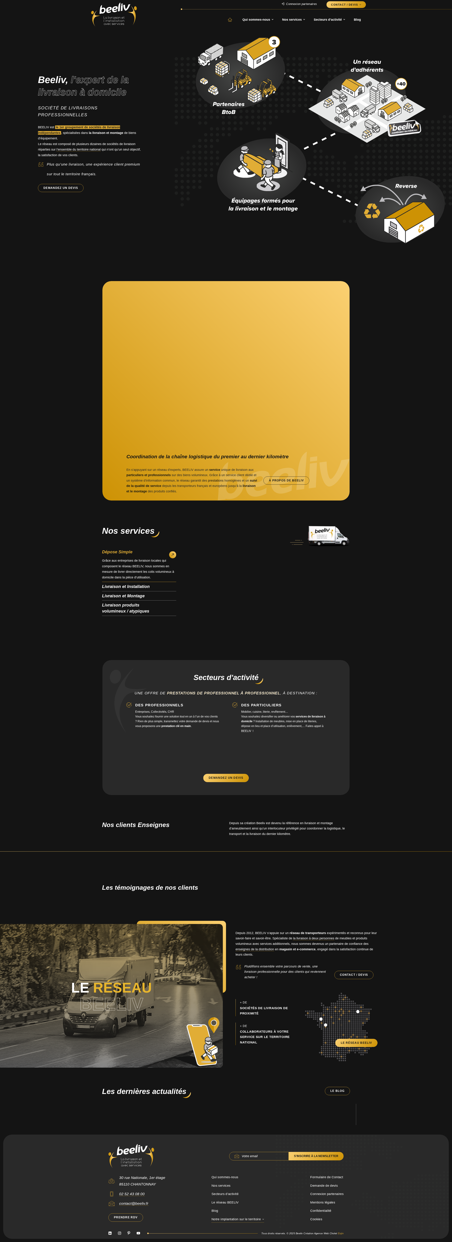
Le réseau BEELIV (225, 1202)
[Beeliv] (114, 15)
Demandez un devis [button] (60, 187)
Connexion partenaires (301, 4)
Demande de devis (324, 1185)
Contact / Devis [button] (354, 974)
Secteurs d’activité (328, 19)
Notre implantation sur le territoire (236, 1219)
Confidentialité (320, 1210)
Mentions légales (322, 1202)
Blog (357, 19)
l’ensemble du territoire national (78, 149)
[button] (111, 1195)
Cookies (316, 1219)
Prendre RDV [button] (126, 1217)
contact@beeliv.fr (133, 1203)
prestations (216, 480)
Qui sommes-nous (256, 19)
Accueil (233, 19)
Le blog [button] (337, 1090)
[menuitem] (302, 4)
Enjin (341, 1233)
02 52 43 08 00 (132, 1194)
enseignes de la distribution (255, 949)
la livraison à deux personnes (313, 938)
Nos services (292, 19)
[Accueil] (131, 1156)
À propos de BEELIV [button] (286, 480)
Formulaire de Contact (326, 1177)
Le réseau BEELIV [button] (356, 1042)
